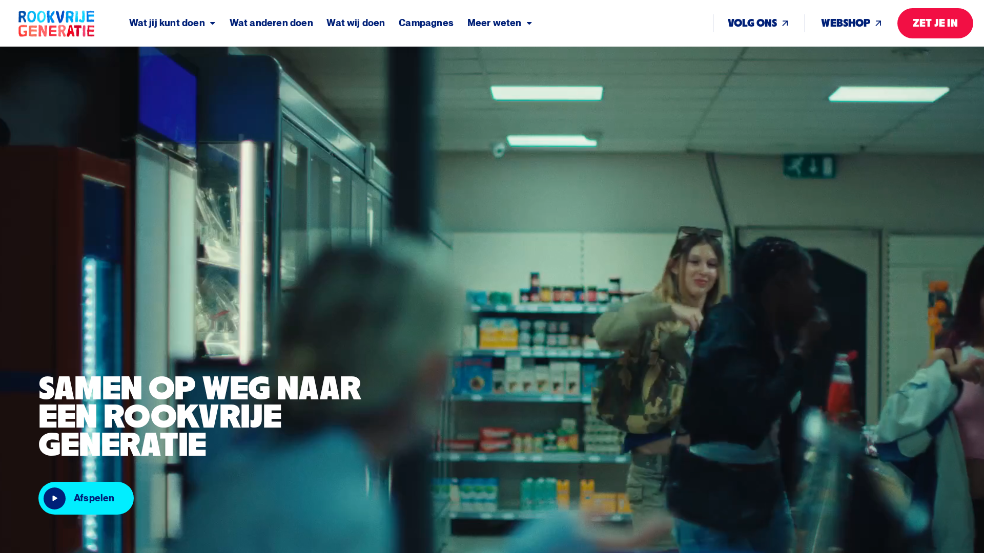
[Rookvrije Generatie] (72, 23)
